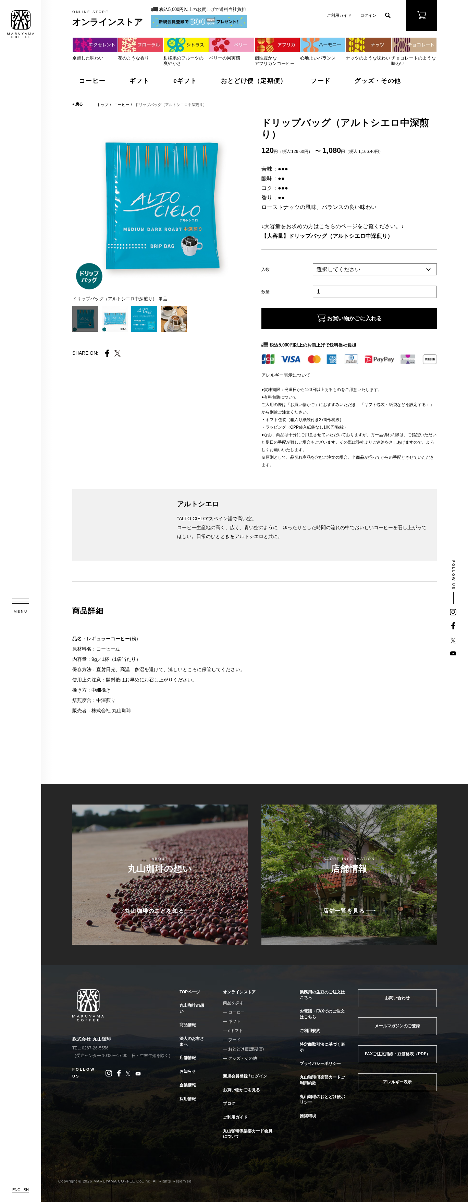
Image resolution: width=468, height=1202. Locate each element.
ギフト (139, 80)
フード (321, 80)
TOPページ (190, 992)
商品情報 (188, 1024)
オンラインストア (239, 992)
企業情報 (188, 1085)
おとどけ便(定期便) (246, 1049)
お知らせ (188, 1071)
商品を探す (233, 1003)
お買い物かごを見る (241, 1089)
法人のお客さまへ (192, 1041)
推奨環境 (308, 1115)
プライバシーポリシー (320, 1063)
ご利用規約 (310, 1030)
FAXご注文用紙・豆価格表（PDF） (397, 1053)
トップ (102, 105)
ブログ (229, 1103)
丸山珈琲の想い (192, 1008)
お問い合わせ (397, 997)
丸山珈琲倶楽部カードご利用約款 (322, 1080)
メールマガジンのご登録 (397, 1025)
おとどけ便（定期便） (254, 80)
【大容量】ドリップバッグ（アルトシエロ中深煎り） (327, 236)
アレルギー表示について (285, 375)
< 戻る (77, 104)
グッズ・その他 (378, 80)
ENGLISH (20, 1190)
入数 (265, 269)
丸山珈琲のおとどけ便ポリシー (322, 1099)
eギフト (185, 80)
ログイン (368, 15)
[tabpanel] (160, 204)
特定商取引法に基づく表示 (322, 1047)
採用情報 (188, 1098)
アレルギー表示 (397, 1082)
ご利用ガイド (339, 15)
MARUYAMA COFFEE (20, 24)
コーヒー (92, 80)
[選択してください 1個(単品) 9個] (375, 269)
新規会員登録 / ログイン (245, 1076)
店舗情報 (188, 1057)
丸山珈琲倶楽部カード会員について (247, 1133)
